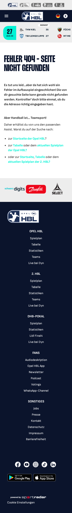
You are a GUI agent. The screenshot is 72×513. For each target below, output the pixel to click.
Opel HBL (36, 231)
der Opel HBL (36, 139)
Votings (36, 384)
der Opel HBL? (17, 150)
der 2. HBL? (42, 162)
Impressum (36, 433)
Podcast (36, 378)
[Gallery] (36, 190)
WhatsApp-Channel (36, 391)
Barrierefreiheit (36, 439)
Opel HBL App (36, 366)
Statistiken (36, 251)
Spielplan (36, 238)
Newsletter (36, 372)
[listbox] (36, 338)
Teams (36, 257)
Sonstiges (36, 401)
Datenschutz (36, 427)
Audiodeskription (36, 360)
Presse (36, 415)
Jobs (36, 408)
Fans (36, 353)
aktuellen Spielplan (50, 145)
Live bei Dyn (36, 263)
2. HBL (36, 274)
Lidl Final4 (36, 336)
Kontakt (36, 421)
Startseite (20, 139)
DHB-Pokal (36, 316)
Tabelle (18, 145)
